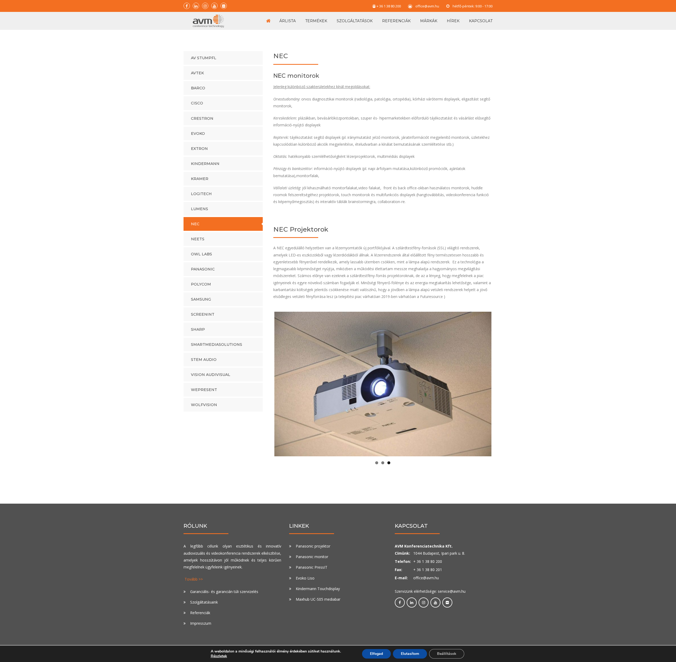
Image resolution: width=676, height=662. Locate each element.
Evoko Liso (305, 577)
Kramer (199, 178)
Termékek (316, 21)
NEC (195, 224)
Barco (198, 88)
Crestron (202, 118)
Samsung (201, 299)
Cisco (197, 103)
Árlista (287, 21)
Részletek (219, 656)
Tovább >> (194, 579)
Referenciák (396, 21)
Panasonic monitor (312, 556)
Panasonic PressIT (311, 567)
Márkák (428, 21)
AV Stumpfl (203, 58)
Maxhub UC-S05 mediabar (318, 599)
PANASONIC (203, 269)
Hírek (453, 21)
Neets (197, 239)
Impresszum (200, 623)
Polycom (201, 284)
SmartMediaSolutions (216, 344)
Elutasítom (410, 653)
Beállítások (446, 653)
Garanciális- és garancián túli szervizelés (224, 591)
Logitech (201, 193)
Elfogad (376, 653)
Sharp (198, 329)
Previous (266, 384)
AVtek (197, 73)
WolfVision (204, 404)
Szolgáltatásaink (204, 602)
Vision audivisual (210, 374)
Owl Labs (201, 254)
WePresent (204, 389)
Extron (199, 148)
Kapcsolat (480, 21)
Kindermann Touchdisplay (318, 588)
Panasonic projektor (313, 546)
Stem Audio (204, 359)
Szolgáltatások (355, 21)
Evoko (198, 133)
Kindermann (205, 163)
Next (499, 384)
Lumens (199, 208)
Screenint (202, 314)
